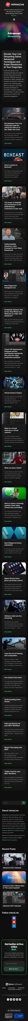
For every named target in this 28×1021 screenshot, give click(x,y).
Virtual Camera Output (13, 393)
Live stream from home (13, 677)
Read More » (8, 143)
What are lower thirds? (13, 468)
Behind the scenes (15, 11)
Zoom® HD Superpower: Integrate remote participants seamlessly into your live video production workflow (13, 353)
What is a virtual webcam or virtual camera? (11, 430)
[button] (14, 18)
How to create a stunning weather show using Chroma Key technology (13, 505)
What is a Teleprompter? (13, 905)
